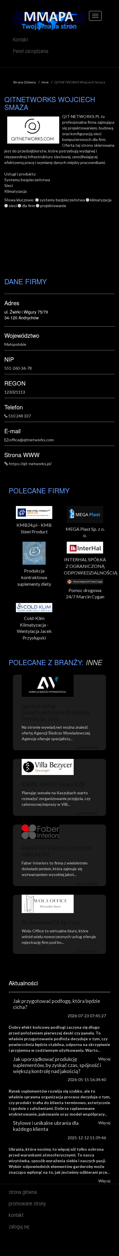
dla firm (28, 205)
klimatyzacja (100, 199)
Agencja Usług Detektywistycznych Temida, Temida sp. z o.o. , (56, 712)
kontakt (16, 1215)
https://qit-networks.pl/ (30, 463)
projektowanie (53, 205)
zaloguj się (19, 1226)
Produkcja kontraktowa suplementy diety (34, 577)
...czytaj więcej (85, 747)
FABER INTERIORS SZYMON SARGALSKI (56, 851)
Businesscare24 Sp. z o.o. (51, 922)
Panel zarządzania (30, 51)
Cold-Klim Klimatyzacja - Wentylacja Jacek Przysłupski (34, 628)
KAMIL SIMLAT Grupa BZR (53, 783)
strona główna (23, 1192)
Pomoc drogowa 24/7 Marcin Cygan (85, 593)
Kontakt (20, 40)
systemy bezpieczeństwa (62, 199)
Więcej (104, 1180)
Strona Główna (24, 82)
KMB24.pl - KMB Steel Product (34, 528)
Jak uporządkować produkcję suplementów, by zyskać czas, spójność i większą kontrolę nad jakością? (57, 1065)
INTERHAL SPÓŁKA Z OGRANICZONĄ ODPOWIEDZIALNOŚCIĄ (85, 566)
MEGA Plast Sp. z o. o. (85, 532)
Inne (45, 82)
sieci (13, 205)
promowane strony (27, 1203)
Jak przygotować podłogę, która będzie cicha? (56, 1004)
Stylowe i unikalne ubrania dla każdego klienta (46, 1126)
